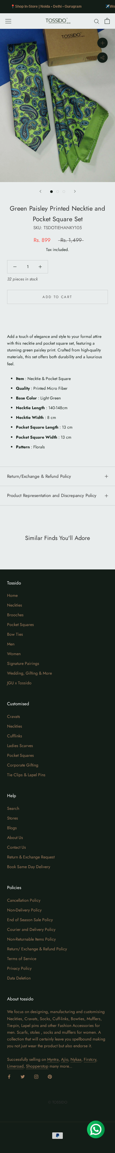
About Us (15, 837)
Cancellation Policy (23, 900)
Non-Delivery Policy (24, 910)
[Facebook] (9, 1076)
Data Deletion (19, 978)
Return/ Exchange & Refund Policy (37, 949)
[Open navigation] (8, 21)
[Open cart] (107, 21)
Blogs (12, 828)
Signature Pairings (23, 663)
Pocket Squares (20, 624)
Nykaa (75, 1059)
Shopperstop (37, 1066)
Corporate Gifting (22, 765)
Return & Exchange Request (31, 857)
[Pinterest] (50, 1076)
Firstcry (90, 1059)
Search (13, 808)
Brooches (15, 615)
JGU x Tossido (19, 683)
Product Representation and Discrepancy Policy (51, 495)
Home (12, 595)
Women (14, 654)
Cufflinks (14, 736)
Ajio (64, 1059)
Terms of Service (21, 959)
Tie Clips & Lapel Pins (26, 775)
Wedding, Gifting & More (29, 673)
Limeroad (15, 1066)
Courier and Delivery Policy (31, 929)
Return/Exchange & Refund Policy (39, 476)
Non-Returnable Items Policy (31, 939)
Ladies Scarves (20, 746)
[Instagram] (36, 1076)
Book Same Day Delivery (28, 867)
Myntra (53, 1059)
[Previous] (40, 191)
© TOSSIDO (57, 1102)
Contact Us (16, 847)
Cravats (13, 716)
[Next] (75, 191)
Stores (12, 818)
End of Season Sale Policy (30, 920)
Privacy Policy (19, 968)
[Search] (96, 21)
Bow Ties (15, 634)
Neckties (14, 605)
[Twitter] (23, 1076)
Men (10, 644)
